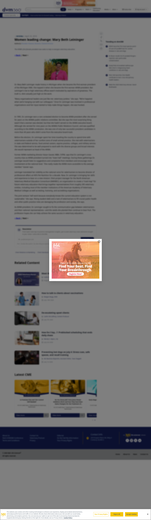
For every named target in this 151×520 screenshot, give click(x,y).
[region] (75, 514)
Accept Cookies (131, 514)
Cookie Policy (68, 518)
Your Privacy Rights (101, 514)
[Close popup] (99, 241)
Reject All (117, 514)
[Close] (147, 514)
